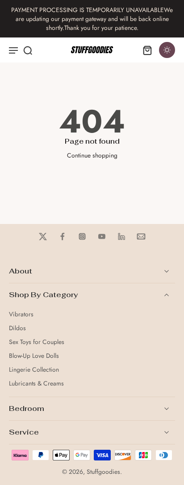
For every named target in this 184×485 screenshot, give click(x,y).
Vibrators (21, 314)
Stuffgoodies (103, 471)
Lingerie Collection (34, 369)
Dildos (17, 328)
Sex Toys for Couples (36, 342)
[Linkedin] (121, 236)
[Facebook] (62, 236)
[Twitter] (43, 236)
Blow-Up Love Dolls (34, 356)
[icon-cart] (147, 50)
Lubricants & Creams (36, 383)
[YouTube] (102, 236)
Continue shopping (92, 155)
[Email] (141, 236)
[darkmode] (167, 50)
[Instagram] (82, 236)
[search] (28, 50)
